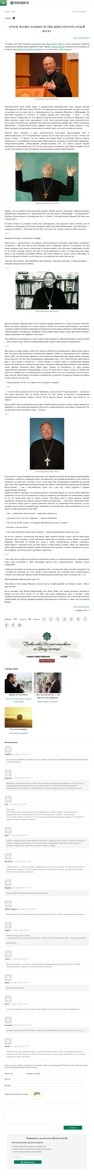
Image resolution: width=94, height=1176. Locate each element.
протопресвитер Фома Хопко (44, 43)
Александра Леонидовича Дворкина (27, 49)
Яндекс (19, 1073)
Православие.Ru (58, 46)
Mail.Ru (23, 1073)
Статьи (13, 11)
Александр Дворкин (81, 37)
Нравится (8, 18)
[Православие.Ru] (19, 3)
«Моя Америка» (65, 49)
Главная (7, 11)
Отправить (73, 1128)
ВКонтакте (15, 1073)
